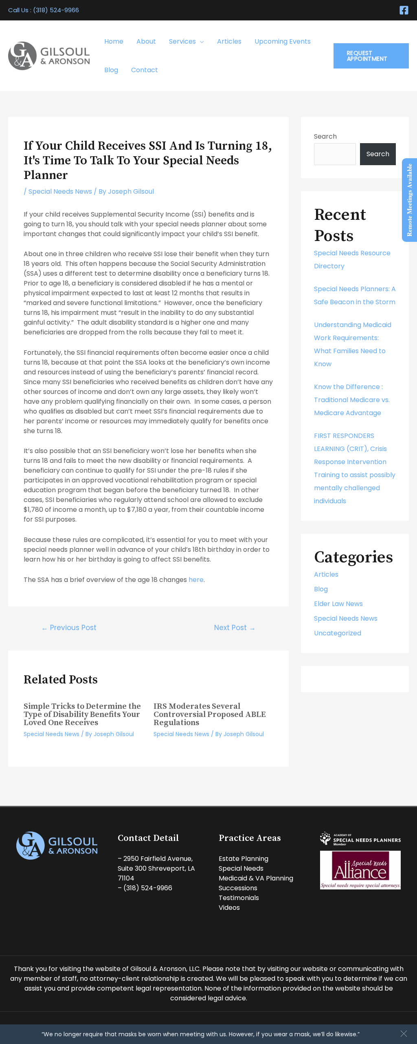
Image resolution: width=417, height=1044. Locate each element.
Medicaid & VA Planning (256, 878)
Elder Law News (338, 603)
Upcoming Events (283, 41)
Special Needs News (60, 191)
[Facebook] (404, 10)
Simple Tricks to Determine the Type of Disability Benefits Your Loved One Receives (82, 714)
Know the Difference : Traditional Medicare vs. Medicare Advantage (352, 400)
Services (182, 41)
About (146, 41)
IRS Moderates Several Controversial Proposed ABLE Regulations (210, 714)
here (196, 579)
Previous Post (69, 628)
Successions (238, 888)
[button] (404, 1034)
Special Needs (241, 868)
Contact (144, 70)
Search (325, 136)
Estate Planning (243, 858)
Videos (229, 907)
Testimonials (239, 897)
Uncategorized (337, 633)
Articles (229, 41)
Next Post (235, 628)
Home (113, 41)
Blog (111, 70)
